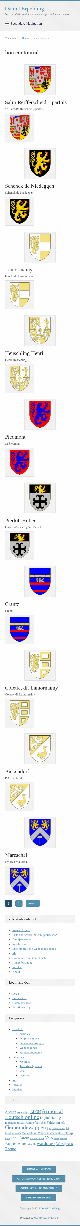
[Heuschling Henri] (40, 330)
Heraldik (17, 1029)
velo (22, 1071)
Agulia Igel (23, 1112)
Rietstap (67, 1133)
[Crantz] (40, 581)
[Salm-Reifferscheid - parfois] (40, 79)
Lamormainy (19, 269)
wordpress (46, 1143)
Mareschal (16, 855)
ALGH (35, 1111)
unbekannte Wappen (32, 1043)
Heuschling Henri (24, 353)
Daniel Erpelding (24, 8)
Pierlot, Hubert (21, 520)
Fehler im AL (56, 1122)
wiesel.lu (31, 1144)
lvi (67, 1128)
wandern (63, 1138)
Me (14, 953)
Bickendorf (17, 771)
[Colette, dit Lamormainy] (40, 665)
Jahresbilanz (58, 1128)
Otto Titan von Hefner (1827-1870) (38, 1178)
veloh (56, 1138)
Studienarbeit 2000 (38, 1197)
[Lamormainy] (40, 247)
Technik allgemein (31, 1066)
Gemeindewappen (25, 1127)
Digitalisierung (50, 1117)
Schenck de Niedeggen (29, 186)
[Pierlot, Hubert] (40, 498)
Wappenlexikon (16, 1143)
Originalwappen (29, 1038)
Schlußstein (19, 1137)
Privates (17, 1084)
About (16, 972)
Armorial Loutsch (39, 1169)
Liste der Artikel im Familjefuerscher (34, 935)
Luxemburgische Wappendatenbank (34, 948)
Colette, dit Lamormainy (31, 688)
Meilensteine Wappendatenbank (41, 1133)
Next (33, 903)
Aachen (10, 1111)
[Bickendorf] (40, 748)
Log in (16, 993)
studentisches (37, 1138)
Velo (49, 1137)
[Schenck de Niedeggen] (40, 163)
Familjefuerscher (22, 939)
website (24, 1075)
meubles (25, 1034)
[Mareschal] (40, 832)
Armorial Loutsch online (34, 1113)
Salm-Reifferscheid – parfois (36, 102)
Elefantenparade (15, 1122)
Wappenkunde (21, 930)
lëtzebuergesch (13, 1133)
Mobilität (25, 1061)
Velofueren (19, 944)
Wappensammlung (31, 1052)
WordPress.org (21, 1007)
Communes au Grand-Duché (29, 958)
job (14, 1080)
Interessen (18, 1057)
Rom (7, 1138)
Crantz (12, 604)
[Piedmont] (40, 414)
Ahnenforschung (22, 962)
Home (25, 38)
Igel (49, 1128)
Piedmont (15, 437)
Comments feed (21, 1003)
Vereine (17, 967)
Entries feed (19, 998)
